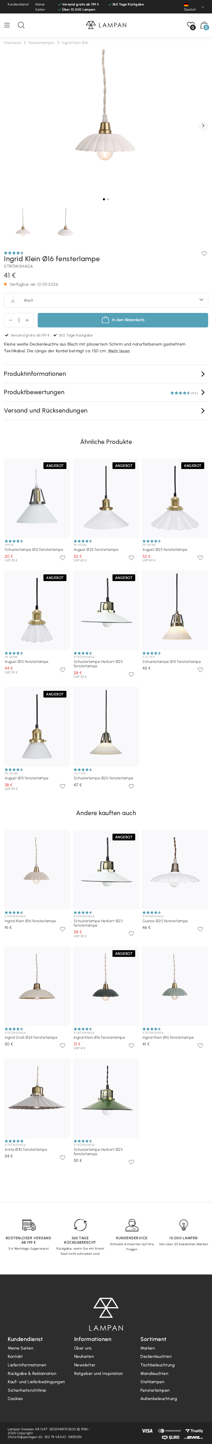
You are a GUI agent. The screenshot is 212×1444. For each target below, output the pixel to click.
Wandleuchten (154, 1373)
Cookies (15, 1398)
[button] (203, 126)
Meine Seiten (40, 6)
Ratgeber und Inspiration (98, 1373)
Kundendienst (18, 4)
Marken (147, 1348)
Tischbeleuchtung (157, 1364)
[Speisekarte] (9, 25)
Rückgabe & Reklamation (32, 1373)
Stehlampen (152, 1381)
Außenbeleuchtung (158, 1398)
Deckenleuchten (156, 1356)
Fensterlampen (155, 1390)
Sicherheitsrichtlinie (27, 1390)
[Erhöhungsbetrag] (8, 320)
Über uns (83, 1348)
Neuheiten (84, 1356)
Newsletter (85, 1364)
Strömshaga (18, 266)
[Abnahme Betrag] (29, 320)
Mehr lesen (119, 350)
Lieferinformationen (27, 1364)
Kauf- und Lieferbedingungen (36, 1381)
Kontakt (15, 1356)
